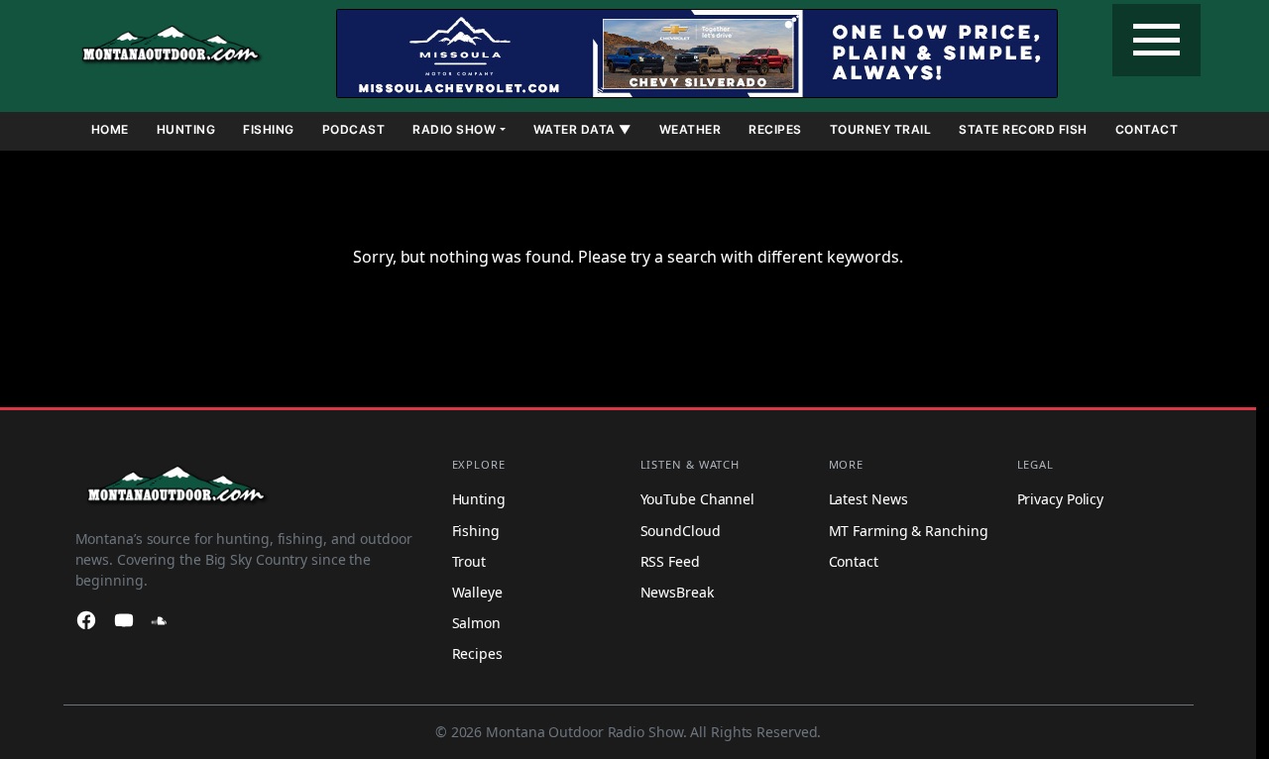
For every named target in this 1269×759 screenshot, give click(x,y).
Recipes (775, 129)
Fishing (268, 129)
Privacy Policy (1060, 499)
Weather (690, 129)
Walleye (477, 592)
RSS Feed (670, 561)
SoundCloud (680, 530)
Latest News (868, 499)
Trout (469, 561)
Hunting (186, 129)
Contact (1147, 129)
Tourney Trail (881, 129)
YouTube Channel (697, 499)
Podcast (354, 129)
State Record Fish (1023, 129)
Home (110, 129)
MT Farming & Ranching (908, 530)
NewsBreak (677, 592)
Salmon (476, 622)
